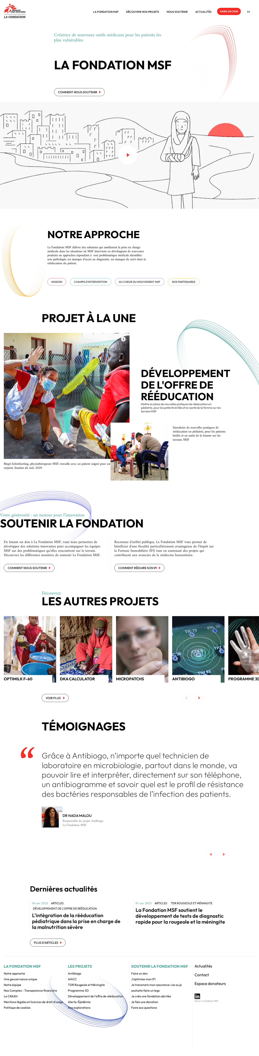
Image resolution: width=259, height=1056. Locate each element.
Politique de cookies (17, 1007)
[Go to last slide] (210, 854)
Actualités (203, 11)
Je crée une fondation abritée (151, 996)
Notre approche (14, 973)
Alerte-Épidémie (79, 1002)
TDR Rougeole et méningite (191, 903)
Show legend (123, 339)
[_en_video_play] (127, 154)
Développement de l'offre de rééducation (65, 908)
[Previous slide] (186, 698)
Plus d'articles (46, 943)
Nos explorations (79, 1007)
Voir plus (53, 698)
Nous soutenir (177, 11)
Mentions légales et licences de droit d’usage (33, 1002)
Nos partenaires (183, 282)
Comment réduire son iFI (137, 568)
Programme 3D (78, 990)
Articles (57, 903)
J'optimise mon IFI (143, 979)
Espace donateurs (210, 983)
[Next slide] (199, 698)
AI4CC (72, 979)
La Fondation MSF (106, 11)
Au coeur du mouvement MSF (139, 282)
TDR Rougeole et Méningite (86, 985)
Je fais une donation (144, 1002)
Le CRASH (10, 996)
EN (248, 11)
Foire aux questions (144, 1007)
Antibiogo (74, 973)
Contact (202, 974)
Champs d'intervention (90, 282)
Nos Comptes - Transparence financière (30, 990)
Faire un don (229, 11)
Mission (56, 282)
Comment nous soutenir (77, 92)
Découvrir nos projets (142, 11)
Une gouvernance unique (20, 979)
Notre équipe (12, 985)
